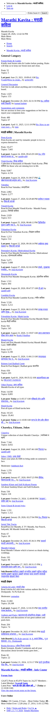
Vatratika (5, 185)
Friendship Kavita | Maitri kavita (15, 316)
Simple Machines (31, 710)
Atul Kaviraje (31, 180)
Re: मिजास (42, 517)
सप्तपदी (42, 574)
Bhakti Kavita (7, 340)
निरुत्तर (41, 449)
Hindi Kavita (6, 406)
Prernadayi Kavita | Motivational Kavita (18, 250)
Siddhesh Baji (17, 466)
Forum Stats (7, 675)
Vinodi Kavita (7, 206)
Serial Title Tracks (9, 524)
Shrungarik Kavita (9, 274)
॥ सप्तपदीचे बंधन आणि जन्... (21, 565)
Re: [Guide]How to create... (20, 78)
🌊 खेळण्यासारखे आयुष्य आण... (21, 179)
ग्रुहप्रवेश (5, 576)
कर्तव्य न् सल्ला (44, 199)
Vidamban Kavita (8, 229)
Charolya (5, 433)
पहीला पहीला (42, 571)
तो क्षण (40, 288)
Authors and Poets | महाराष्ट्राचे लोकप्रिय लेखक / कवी (23, 615)
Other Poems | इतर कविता (11, 385)
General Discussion (9, 84)
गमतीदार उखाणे (18, 571)
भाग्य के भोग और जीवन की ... (24, 685)
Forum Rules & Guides (11, 61)
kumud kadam (20, 103)
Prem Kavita (6, 137)
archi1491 (29, 80)
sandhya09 (22, 156)
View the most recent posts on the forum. (18, 690)
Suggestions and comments (12, 108)
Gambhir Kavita (8, 295)
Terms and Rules (19, 708)
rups (16, 127)
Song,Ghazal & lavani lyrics (13, 505)
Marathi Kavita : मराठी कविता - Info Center (24, 669)
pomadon (15, 596)
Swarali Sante (21, 683)
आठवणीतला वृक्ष (43, 378)
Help (9, 708)
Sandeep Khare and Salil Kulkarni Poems (19, 484)
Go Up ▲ (32, 708)
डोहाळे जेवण (14, 576)
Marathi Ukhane (8, 548)
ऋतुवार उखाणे (17, 574)
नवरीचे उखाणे (6, 574)
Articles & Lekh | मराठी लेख (12, 587)
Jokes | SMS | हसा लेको (11, 456)
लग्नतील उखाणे (30, 571)
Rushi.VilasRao (23, 335)
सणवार (26, 574)
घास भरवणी (34, 574)
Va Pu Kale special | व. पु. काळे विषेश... (28, 638)
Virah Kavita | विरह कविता (12, 161)
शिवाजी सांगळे (9, 201)
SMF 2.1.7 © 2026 (15, 710)
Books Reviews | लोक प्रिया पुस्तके (15, 646)
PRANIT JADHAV (12, 380)
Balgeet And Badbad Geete (13, 363)
